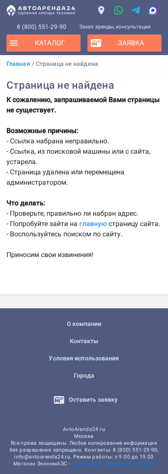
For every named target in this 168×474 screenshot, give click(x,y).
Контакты (84, 341)
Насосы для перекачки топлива (113, 464)
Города (84, 375)
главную (93, 224)
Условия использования (84, 358)
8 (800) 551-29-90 (41, 26)
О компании (84, 323)
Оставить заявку (93, 399)
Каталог (50, 43)
